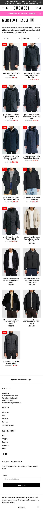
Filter (6, 39)
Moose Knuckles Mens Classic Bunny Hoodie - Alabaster (32, 239)
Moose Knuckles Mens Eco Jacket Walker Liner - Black (31, 322)
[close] (40, 2)
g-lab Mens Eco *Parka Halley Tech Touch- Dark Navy (31, 116)
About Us (5, 412)
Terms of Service (8, 425)
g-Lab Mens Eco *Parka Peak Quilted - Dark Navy (31, 157)
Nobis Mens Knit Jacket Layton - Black (11, 362)
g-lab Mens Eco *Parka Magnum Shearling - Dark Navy (11, 158)
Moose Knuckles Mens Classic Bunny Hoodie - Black (11, 280)
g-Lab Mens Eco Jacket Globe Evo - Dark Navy (11, 198)
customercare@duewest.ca (11, 403)
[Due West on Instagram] (6, 455)
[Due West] (21, 8)
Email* (5, 475)
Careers (5, 422)
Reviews (5, 419)
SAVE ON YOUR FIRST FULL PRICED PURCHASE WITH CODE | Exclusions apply (21, 2)
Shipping (5, 439)
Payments (5, 445)
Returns (5, 442)
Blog (3, 415)
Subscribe (21, 485)
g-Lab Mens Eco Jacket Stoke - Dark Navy (32, 198)
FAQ (3, 435)
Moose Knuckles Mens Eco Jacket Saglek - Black (11, 322)
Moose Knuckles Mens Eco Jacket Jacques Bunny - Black (32, 280)
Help (4, 448)
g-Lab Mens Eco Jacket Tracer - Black (11, 238)
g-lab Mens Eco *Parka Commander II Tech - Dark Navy (32, 75)
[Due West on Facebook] (3, 455)
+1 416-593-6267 (8, 400)
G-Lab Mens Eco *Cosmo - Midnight (11, 74)
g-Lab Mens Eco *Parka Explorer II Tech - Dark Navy (11, 116)
